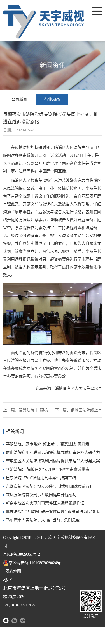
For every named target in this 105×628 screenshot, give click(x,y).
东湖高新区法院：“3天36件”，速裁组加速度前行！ (50, 486)
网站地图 (12, 571)
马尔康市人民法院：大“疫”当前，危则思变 (43, 520)
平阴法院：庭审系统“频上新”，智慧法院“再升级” (48, 444)
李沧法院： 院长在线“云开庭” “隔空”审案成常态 (47, 469)
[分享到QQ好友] (6, 620)
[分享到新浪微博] (22, 620)
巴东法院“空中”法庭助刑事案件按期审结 (41, 478)
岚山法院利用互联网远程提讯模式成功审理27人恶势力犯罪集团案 (53, 453)
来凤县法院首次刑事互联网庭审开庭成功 (41, 495)
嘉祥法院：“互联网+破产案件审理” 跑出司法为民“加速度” (53, 513)
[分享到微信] (14, 620)
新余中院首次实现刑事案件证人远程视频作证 (45, 503)
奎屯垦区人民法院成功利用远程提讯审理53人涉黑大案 (53, 461)
